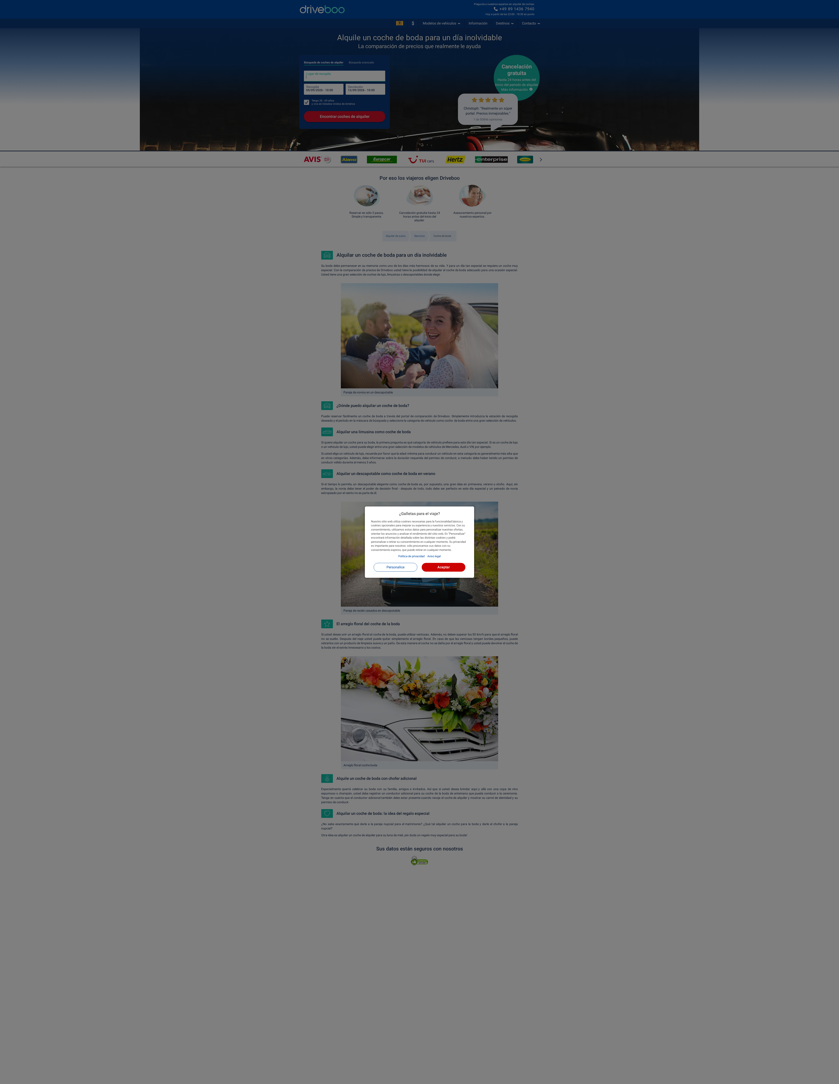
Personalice (395, 567)
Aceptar (443, 567)
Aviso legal (434, 556)
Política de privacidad (411, 556)
